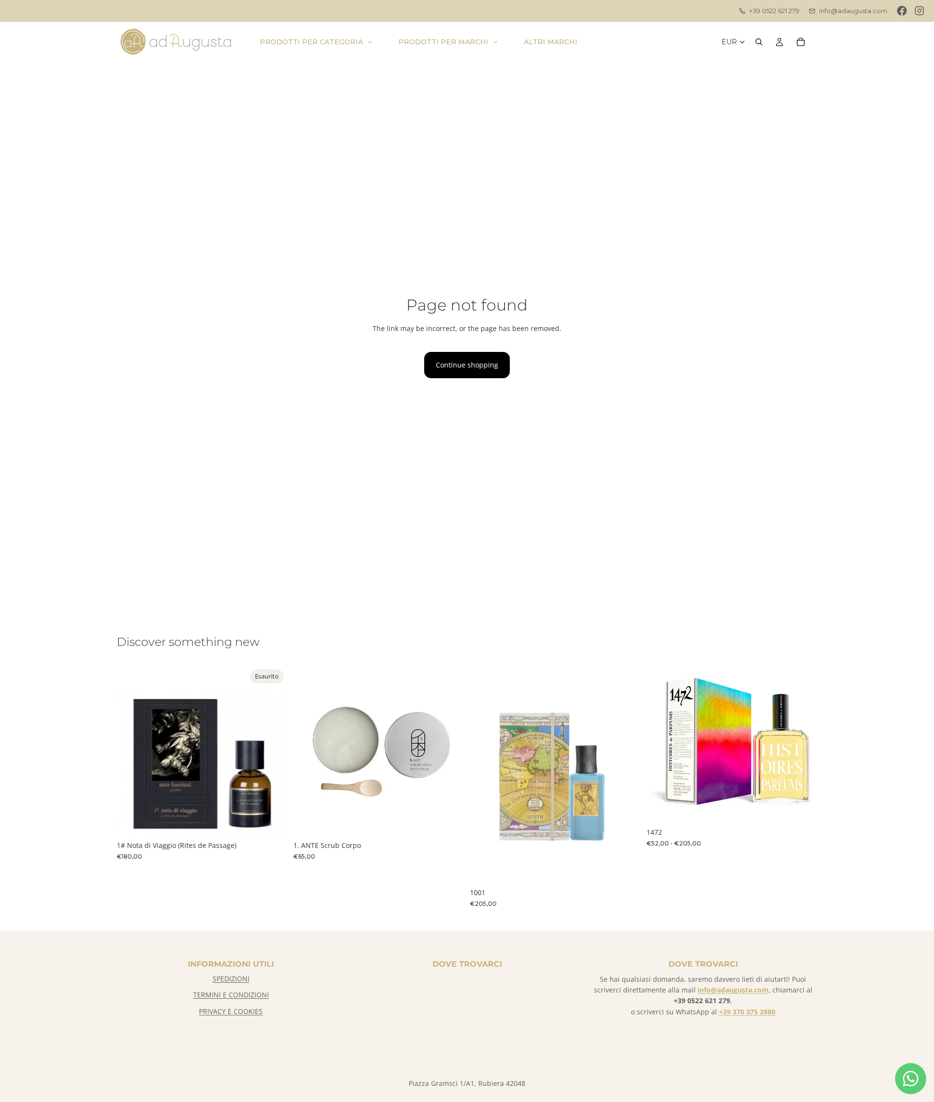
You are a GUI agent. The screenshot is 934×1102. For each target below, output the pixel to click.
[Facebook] (902, 11)
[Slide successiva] (449, 751)
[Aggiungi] (449, 821)
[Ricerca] (759, 42)
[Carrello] (800, 42)
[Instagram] (919, 11)
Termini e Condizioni (231, 994)
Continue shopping (467, 364)
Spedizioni (231, 978)
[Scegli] (802, 808)
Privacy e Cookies (231, 1011)
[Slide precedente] (308, 751)
